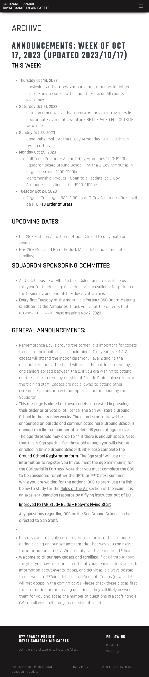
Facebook (112, 645)
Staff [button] (52, 520)
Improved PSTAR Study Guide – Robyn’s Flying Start (65, 504)
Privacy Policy (80, 667)
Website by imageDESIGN (118, 667)
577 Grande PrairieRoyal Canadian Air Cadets (26, 6)
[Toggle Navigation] (141, 6)
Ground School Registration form (48, 456)
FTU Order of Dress (55, 204)
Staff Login (113, 651)
